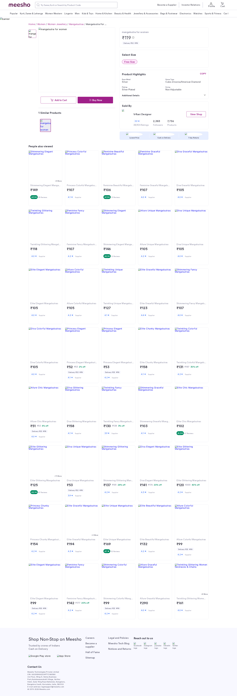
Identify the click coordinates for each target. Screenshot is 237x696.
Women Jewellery (57, 24)
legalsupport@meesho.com (52, 687)
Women (41, 24)
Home (32, 24)
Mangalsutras (76, 24)
